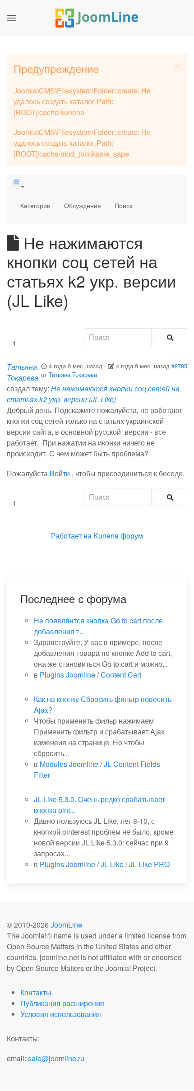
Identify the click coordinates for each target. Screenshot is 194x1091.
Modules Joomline (69, 764)
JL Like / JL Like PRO (135, 864)
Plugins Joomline (67, 674)
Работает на (71, 535)
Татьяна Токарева (73, 374)
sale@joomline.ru (56, 1058)
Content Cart (121, 674)
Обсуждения (82, 205)
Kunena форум (118, 535)
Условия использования (60, 1014)
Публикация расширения (62, 1003)
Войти (60, 473)
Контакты (35, 992)
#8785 (179, 366)
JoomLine (66, 924)
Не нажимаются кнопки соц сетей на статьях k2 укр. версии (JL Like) (93, 393)
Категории (35, 205)
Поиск (123, 205)
